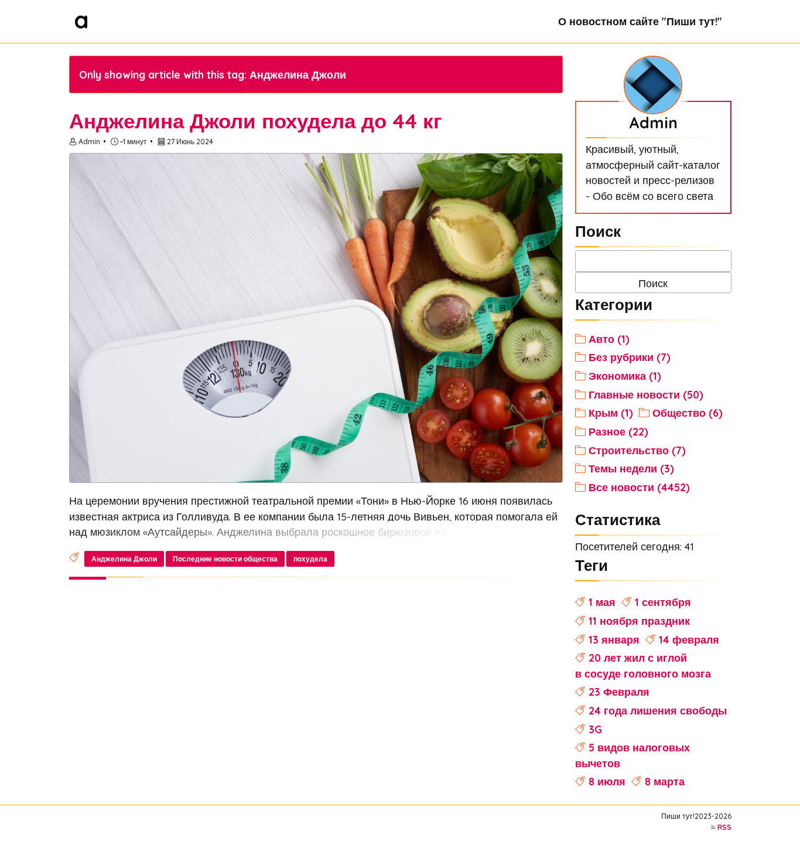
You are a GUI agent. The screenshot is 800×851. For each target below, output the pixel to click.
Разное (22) (618, 431)
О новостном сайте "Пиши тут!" (640, 21)
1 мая (602, 601)
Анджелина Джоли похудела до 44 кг (255, 121)
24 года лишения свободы (658, 710)
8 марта (665, 781)
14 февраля (689, 639)
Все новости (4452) (639, 487)
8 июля (607, 781)
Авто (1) (609, 338)
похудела (310, 558)
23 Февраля (619, 691)
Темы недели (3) (631, 468)
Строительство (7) (637, 450)
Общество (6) (687, 412)
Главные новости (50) (646, 394)
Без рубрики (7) (630, 356)
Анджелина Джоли (124, 558)
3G (595, 729)
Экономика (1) (625, 375)
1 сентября (663, 601)
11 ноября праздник (639, 620)
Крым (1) (611, 412)
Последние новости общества (225, 558)
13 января (614, 639)
